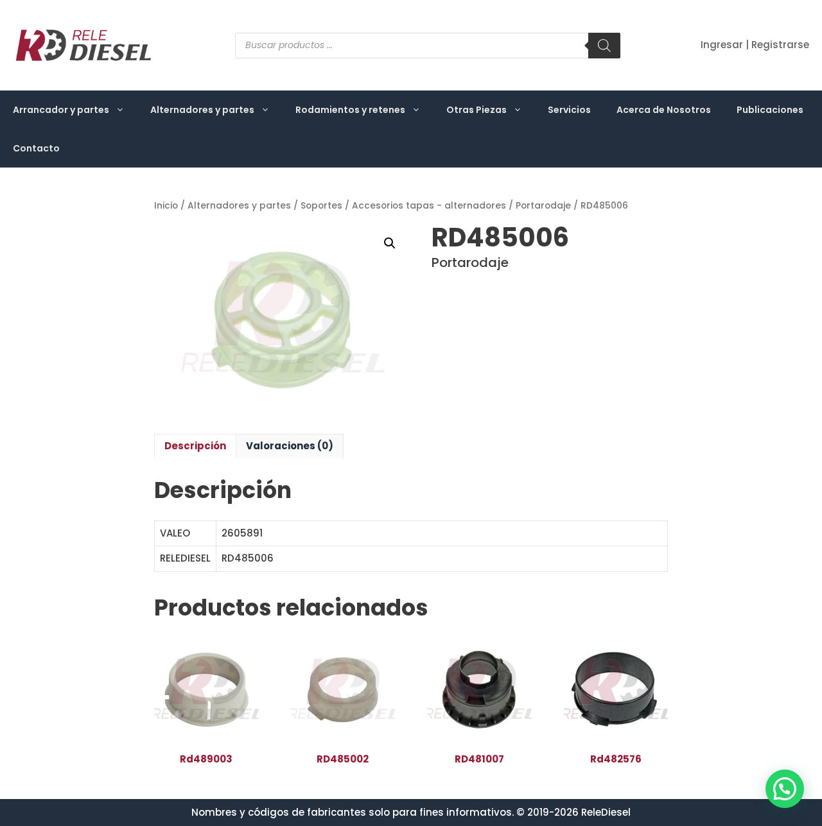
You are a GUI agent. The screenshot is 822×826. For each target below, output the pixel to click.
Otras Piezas (476, 109)
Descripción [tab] (195, 445)
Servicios (569, 109)
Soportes (321, 206)
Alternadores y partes (202, 109)
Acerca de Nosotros (663, 109)
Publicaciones (770, 109)
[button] (389, 243)
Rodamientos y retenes (350, 109)
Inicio (166, 206)
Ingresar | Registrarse (755, 44)
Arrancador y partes (61, 109)
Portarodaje (543, 206)
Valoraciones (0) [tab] (289, 445)
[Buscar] (604, 45)
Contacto (36, 148)
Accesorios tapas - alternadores (429, 206)
